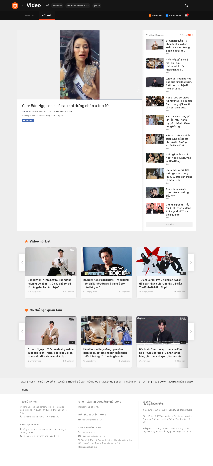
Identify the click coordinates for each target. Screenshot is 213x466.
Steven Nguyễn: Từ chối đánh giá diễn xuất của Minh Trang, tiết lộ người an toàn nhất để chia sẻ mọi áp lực (51, 353)
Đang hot (31, 15)
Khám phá (131, 382)
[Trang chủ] (34, 5)
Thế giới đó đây (76, 382)
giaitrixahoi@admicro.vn (93, 436)
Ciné (40, 382)
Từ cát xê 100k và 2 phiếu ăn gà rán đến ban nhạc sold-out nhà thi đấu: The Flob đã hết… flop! (160, 283)
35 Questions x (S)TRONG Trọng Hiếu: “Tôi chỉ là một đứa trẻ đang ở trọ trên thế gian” (106, 283)
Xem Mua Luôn (176, 382)
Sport (119, 382)
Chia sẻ (28, 121)
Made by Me (107, 382)
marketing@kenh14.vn (92, 419)
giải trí (97, 5)
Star (23, 382)
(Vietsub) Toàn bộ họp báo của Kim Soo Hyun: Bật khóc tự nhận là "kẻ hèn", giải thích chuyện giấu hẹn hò (160, 353)
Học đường (159, 382)
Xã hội (61, 382)
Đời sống (51, 382)
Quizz (25, 390)
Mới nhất (47, 15)
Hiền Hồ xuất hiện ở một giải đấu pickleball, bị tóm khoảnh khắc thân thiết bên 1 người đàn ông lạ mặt (105, 353)
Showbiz (26, 111)
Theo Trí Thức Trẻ (63, 111)
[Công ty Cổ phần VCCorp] (153, 403)
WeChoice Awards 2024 (78, 5)
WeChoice (57, 5)
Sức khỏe (92, 382)
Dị (149, 382)
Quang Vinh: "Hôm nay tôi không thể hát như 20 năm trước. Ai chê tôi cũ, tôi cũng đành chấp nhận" (50, 283)
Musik (32, 382)
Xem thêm (169, 224)
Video (190, 382)
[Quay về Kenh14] (15, 5)
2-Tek (142, 382)
